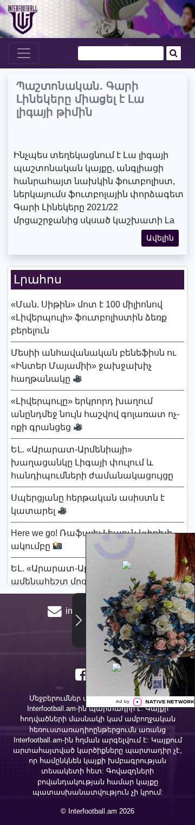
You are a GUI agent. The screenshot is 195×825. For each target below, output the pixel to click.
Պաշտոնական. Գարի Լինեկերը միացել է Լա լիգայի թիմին (80, 99)
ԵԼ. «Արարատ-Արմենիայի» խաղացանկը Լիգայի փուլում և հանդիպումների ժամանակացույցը (92, 462)
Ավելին (160, 238)
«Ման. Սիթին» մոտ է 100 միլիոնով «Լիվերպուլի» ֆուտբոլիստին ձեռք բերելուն (89, 317)
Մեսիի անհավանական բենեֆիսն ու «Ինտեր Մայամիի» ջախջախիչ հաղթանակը (93, 365)
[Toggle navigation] (24, 53)
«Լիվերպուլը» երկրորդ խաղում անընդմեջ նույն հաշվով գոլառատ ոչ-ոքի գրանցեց (95, 414)
